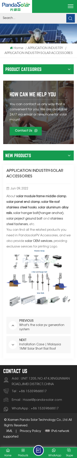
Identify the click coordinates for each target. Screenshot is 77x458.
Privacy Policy (30, 431)
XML (9, 431)
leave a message (38, 450)
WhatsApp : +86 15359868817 (35, 408)
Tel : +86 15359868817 (29, 391)
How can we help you (33, 94)
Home (18, 48)
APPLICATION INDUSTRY (45, 48)
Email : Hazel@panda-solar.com (37, 400)
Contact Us (23, 130)
